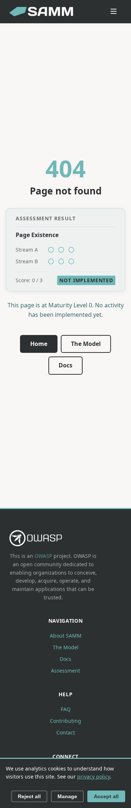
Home (38, 344)
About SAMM (66, 635)
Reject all (29, 796)
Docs (65, 365)
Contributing (65, 720)
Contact (65, 732)
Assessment (65, 670)
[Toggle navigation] (114, 11)
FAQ (66, 709)
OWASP (43, 555)
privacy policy (93, 776)
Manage (67, 796)
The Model (86, 344)
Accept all (106, 796)
